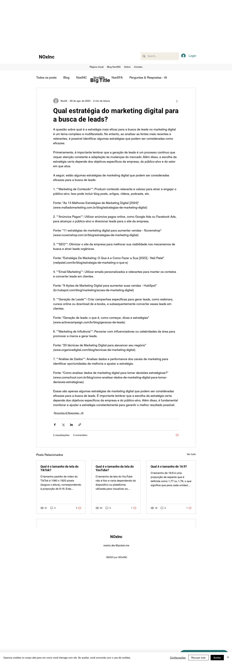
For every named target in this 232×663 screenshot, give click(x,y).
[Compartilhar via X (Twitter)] (63, 424)
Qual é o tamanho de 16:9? (169, 466)
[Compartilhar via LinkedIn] (71, 424)
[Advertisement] (102, 24)
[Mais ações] (177, 101)
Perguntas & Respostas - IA (148, 77)
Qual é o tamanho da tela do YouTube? (115, 468)
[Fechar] (228, 657)
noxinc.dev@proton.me (116, 545)
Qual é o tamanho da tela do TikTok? (59, 468)
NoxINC (81, 77)
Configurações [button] (178, 657)
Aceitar (217, 657)
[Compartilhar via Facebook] (54, 424)
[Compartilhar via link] (79, 424)
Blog (66, 77)
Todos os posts (46, 77)
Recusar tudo (198, 657)
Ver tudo (191, 454)
